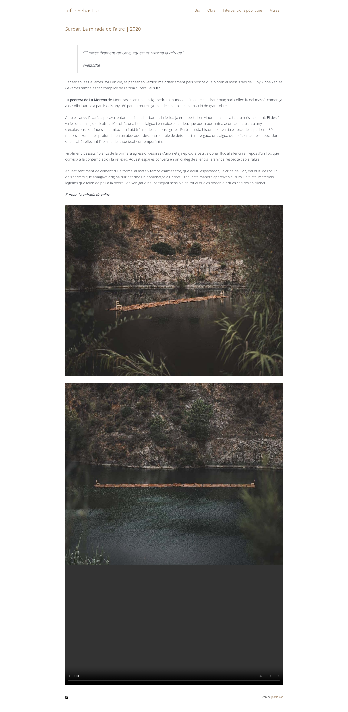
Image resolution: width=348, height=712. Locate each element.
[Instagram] (67, 697)
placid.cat (277, 697)
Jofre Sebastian (83, 10)
